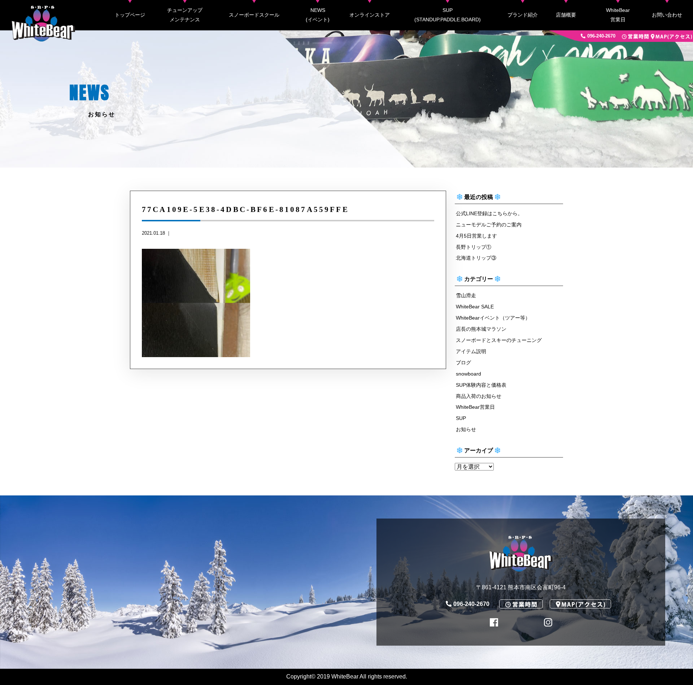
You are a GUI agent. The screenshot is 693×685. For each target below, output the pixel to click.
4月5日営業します (476, 236)
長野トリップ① (473, 247)
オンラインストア (369, 15)
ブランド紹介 (522, 15)
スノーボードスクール (254, 15)
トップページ (130, 15)
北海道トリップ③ (476, 258)
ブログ (463, 362)
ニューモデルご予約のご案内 (489, 224)
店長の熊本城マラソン (481, 329)
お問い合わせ (667, 15)
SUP (461, 418)
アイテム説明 (471, 351)
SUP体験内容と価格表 (481, 385)
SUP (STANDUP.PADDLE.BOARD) (447, 14)
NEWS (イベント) (318, 14)
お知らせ (466, 429)
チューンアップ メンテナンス (184, 14)
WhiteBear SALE (475, 306)
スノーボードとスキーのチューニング (499, 340)
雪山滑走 (466, 295)
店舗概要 (566, 15)
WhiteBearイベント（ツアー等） (493, 318)
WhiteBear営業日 (618, 14)
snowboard (468, 374)
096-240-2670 (601, 36)
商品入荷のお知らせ (478, 396)
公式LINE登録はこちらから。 (489, 213)
